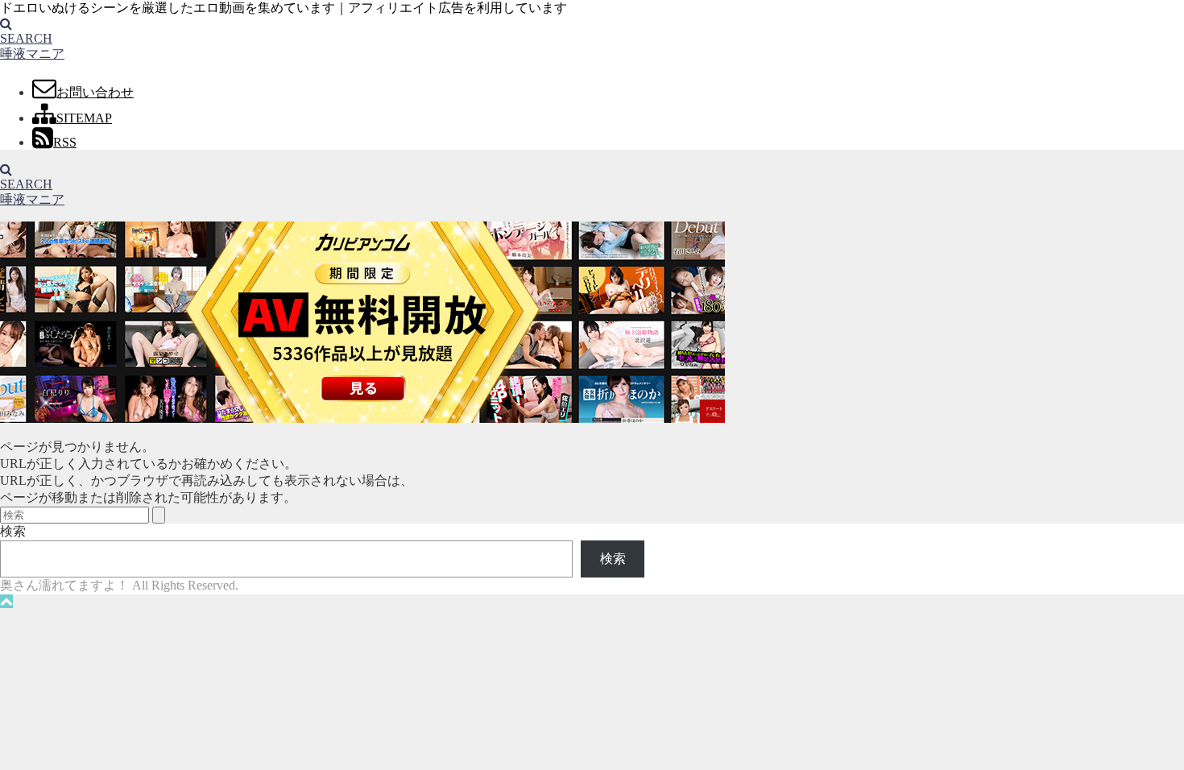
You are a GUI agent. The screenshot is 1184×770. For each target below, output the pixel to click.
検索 (13, 531)
